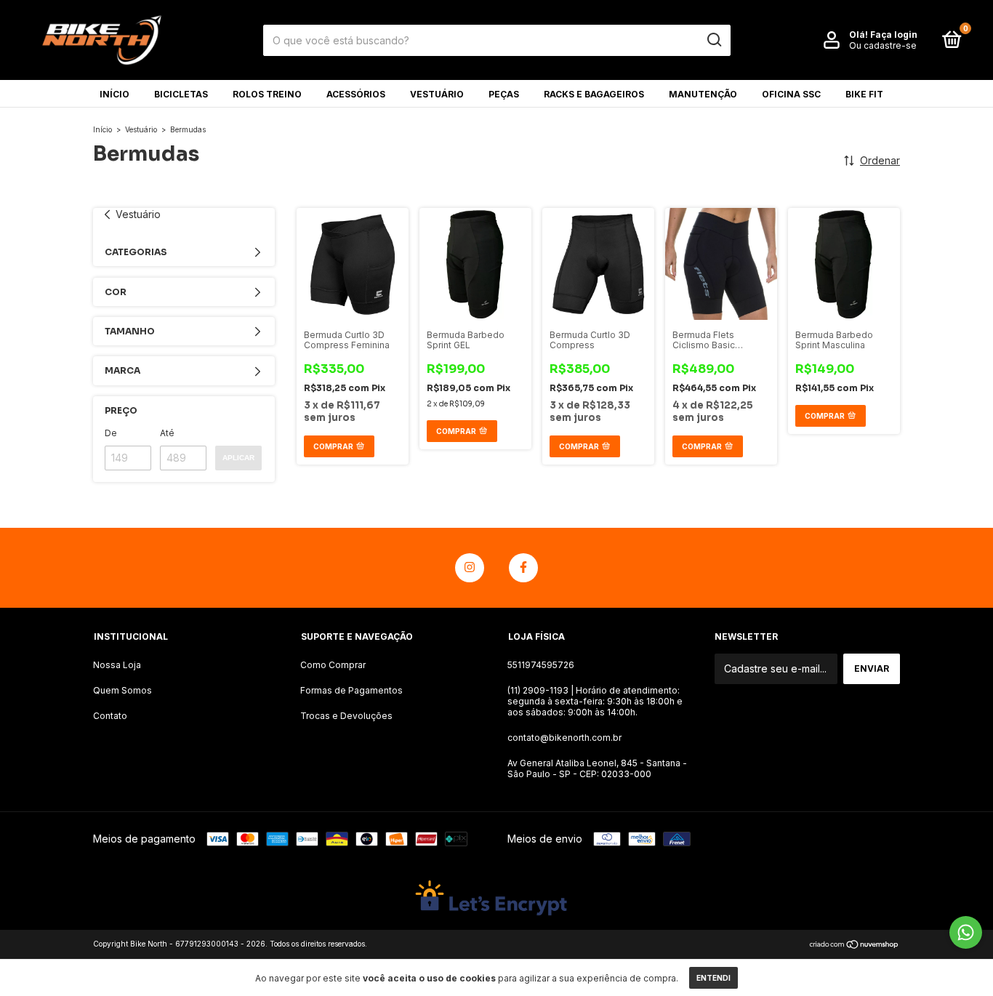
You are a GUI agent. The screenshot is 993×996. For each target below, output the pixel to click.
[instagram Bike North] (469, 567)
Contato (110, 715)
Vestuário (437, 94)
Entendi (713, 977)
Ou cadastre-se (883, 45)
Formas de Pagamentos (351, 690)
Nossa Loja (117, 664)
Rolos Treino (267, 94)
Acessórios (355, 94)
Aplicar (238, 458)
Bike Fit (864, 94)
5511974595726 (540, 664)
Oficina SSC (791, 94)
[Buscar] (713, 40)
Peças (504, 94)
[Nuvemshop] (854, 945)
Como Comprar (333, 664)
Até (167, 432)
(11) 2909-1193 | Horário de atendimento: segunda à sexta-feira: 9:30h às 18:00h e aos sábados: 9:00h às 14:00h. (595, 701)
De (111, 432)
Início (114, 94)
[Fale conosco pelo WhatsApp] (965, 932)
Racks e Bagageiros (594, 94)
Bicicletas (181, 94)
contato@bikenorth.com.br (564, 737)
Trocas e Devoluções (346, 715)
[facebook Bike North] (523, 567)
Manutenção (703, 94)
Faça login (893, 34)
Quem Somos (122, 690)
